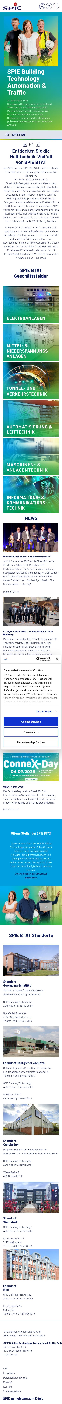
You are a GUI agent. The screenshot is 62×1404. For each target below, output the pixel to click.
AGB (5, 1368)
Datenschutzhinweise (15, 1377)
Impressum (9, 1373)
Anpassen (29, 732)
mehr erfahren (11, 591)
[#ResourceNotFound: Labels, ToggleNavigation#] (56, 6)
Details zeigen (44, 711)
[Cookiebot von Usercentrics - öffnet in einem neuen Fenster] (37, 659)
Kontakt (7, 1386)
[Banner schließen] (57, 659)
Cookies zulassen (31, 721)
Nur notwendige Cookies (31, 742)
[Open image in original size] (31, 304)
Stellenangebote (12, 1391)
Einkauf (7, 1382)
